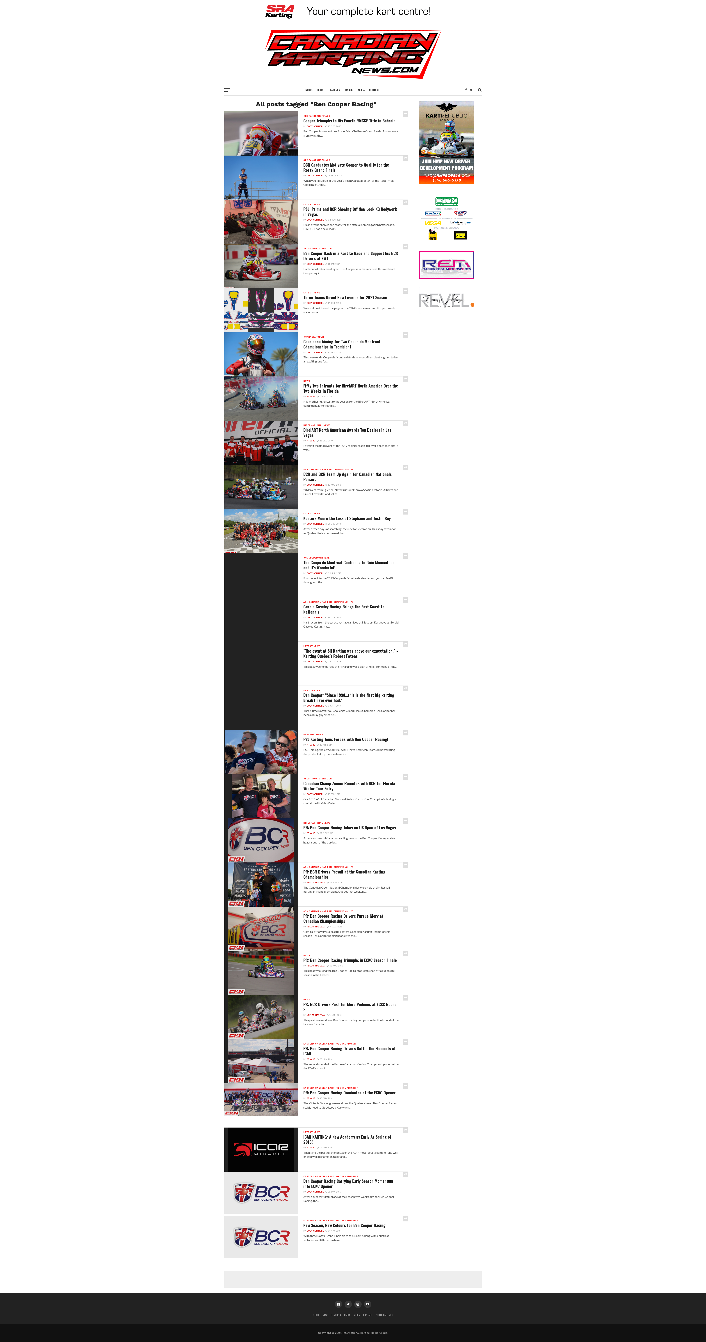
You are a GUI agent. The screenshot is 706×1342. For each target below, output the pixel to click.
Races (349, 90)
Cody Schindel (315, 126)
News (320, 90)
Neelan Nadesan (316, 882)
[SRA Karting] (353, 21)
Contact (374, 90)
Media (361, 90)
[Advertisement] (353, 1279)
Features (334, 90)
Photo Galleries (384, 1315)
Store (309, 90)
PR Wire (311, 396)
